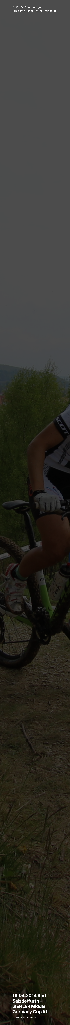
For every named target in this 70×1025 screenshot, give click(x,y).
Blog (22, 10)
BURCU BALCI (19, 7)
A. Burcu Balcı (19, 1018)
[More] (55, 11)
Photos (38, 10)
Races (30, 10)
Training (47, 10)
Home (15, 10)
